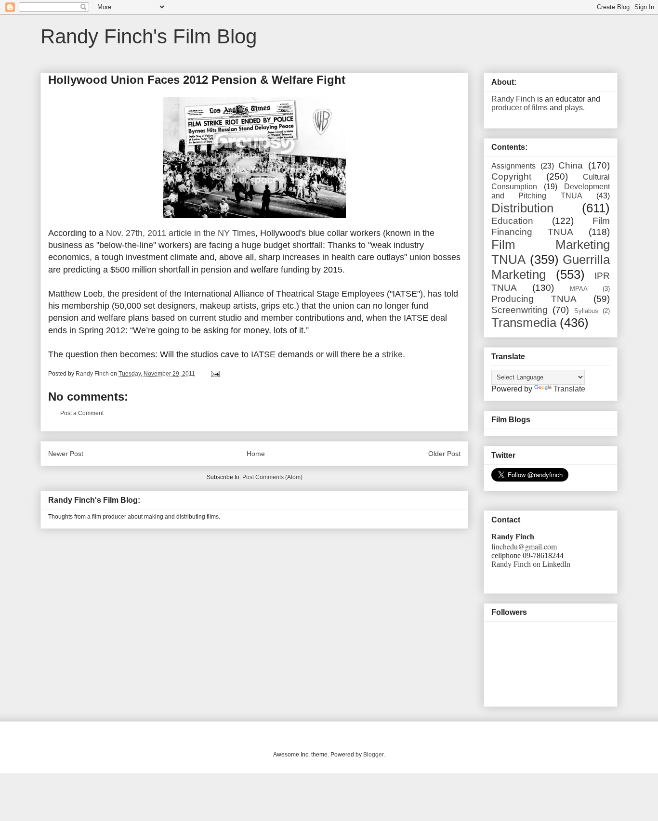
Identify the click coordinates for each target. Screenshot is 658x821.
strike (392, 354)
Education (512, 221)
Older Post (444, 453)
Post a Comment (82, 413)
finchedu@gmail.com (524, 546)
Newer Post (65, 453)
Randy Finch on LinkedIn (530, 564)
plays (574, 108)
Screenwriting (519, 310)
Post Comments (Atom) (272, 477)
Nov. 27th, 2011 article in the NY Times (180, 233)
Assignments (513, 166)
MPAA (579, 288)
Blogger (373, 754)
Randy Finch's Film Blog (148, 36)
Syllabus (586, 310)
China (570, 165)
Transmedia (523, 322)
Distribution (522, 208)
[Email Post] (214, 373)
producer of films (519, 108)
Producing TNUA (534, 299)
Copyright (511, 176)
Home (256, 453)
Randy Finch (513, 99)
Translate (569, 389)
